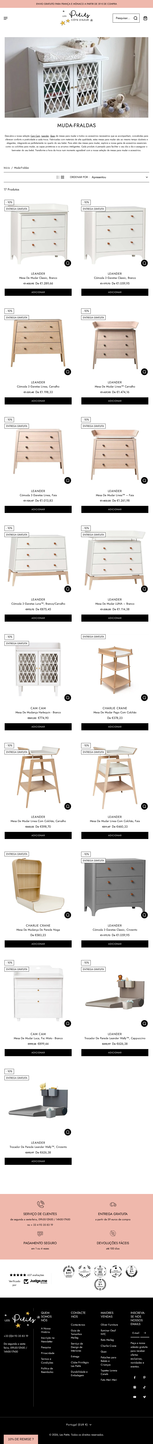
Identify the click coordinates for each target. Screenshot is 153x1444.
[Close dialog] (142, 661)
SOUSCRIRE (40, 780)
